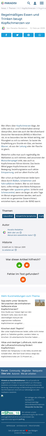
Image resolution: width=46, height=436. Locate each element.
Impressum (10, 426)
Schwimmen (26, 180)
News (3, 8)
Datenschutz (22, 426)
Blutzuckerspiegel (9, 160)
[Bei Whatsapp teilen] (40, 35)
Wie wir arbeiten (28, 373)
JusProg (21, 419)
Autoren (16, 373)
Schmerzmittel (8, 192)
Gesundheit (8, 216)
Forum (4, 370)
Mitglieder (26, 370)
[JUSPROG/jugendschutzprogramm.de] (10, 413)
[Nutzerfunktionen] (35, 3)
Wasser (4, 146)
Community (14, 370)
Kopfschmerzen (29, 8)
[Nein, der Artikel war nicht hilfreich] (27, 265)
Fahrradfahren (8, 183)
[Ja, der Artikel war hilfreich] (19, 265)
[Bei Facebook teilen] (6, 35)
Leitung (23, 146)
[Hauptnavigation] (42, 3)
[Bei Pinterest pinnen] (29, 35)
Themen (12, 8)
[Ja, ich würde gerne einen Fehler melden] (23, 279)
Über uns (5, 373)
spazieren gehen (22, 189)
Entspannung (7, 172)
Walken (16, 180)
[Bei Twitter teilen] (17, 35)
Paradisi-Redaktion (15, 229)
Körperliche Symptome (26, 216)
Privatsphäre (34, 426)
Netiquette (37, 370)
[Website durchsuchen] (29, 3)
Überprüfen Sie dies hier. (34, 407)
